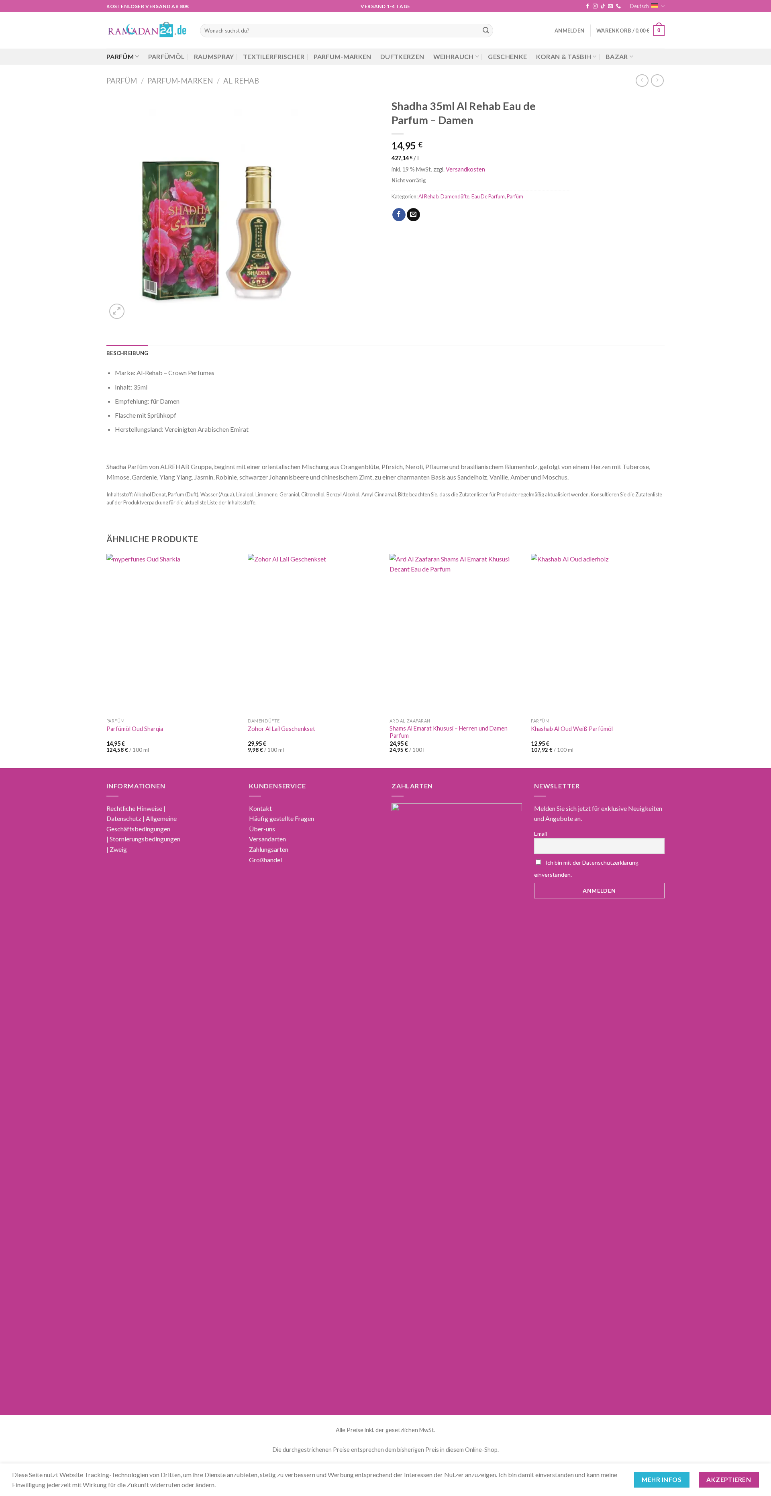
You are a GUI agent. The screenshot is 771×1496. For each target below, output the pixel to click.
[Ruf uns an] (618, 6)
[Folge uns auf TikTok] (602, 6)
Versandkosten (465, 169)
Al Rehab (241, 80)
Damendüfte (455, 196)
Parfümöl (166, 56)
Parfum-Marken (342, 56)
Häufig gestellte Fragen (281, 818)
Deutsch (639, 6)
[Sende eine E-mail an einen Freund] (413, 215)
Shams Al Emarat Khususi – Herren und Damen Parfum (449, 732)
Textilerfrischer (273, 56)
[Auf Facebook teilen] (399, 215)
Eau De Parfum (488, 196)
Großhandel (265, 859)
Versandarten (267, 839)
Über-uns (262, 829)
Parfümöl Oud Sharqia (134, 728)
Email (540, 833)
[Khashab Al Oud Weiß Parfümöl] (598, 634)
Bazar (617, 56)
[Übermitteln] (486, 30)
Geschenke (507, 56)
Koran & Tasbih (563, 56)
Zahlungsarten (268, 849)
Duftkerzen (402, 56)
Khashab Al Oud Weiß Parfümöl (572, 728)
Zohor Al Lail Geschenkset (281, 728)
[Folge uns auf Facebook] (587, 6)
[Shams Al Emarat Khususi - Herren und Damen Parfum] (456, 634)
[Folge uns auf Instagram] (595, 6)
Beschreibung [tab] (127, 353)
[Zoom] (117, 311)
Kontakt (260, 808)
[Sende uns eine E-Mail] (610, 6)
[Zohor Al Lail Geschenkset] (314, 634)
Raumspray (214, 56)
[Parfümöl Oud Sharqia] (173, 634)
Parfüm (120, 56)
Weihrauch (453, 56)
